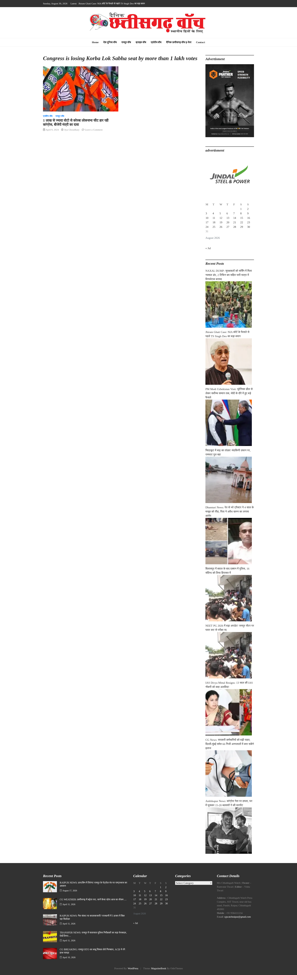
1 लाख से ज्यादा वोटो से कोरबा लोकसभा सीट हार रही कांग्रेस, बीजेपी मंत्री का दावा (75, 122)
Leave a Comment (94, 129)
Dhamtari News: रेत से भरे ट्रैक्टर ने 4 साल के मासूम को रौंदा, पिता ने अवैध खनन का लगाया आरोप (229, 511)
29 (241, 226)
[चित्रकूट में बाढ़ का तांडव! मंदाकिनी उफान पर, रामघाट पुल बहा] (229, 480)
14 (234, 217)
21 (234, 222)
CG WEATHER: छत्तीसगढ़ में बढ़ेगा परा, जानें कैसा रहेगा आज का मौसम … (93, 899)
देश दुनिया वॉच (110, 42)
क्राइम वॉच (141, 42)
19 (221, 222)
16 (248, 217)
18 (214, 222)
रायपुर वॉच (126, 42)
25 (214, 226)
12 (221, 217)
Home (95, 42)
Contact (200, 42)
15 (241, 217)
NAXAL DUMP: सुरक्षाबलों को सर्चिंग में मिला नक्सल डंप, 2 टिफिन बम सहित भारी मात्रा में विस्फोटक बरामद (228, 275)
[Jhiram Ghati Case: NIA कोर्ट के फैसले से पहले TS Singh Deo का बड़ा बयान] (229, 361)
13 (227, 217)
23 (248, 222)
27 (227, 226)
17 (207, 222)
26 (221, 226)
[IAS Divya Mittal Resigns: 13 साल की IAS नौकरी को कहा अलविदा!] (229, 712)
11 (214, 217)
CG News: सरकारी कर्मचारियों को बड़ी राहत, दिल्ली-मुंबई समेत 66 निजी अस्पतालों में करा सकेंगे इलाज (229, 744)
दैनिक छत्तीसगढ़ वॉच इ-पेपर (178, 42)
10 (207, 217)
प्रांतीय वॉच (156, 42)
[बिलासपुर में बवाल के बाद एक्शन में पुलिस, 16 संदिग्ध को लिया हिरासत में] (229, 598)
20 (227, 222)
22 (241, 222)
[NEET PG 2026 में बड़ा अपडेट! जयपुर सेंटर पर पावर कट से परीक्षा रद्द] (229, 655)
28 (234, 226)
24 (207, 226)
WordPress (133, 968)
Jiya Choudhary (72, 129)
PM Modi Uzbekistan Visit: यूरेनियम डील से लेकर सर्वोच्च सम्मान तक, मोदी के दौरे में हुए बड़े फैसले (120, 3)
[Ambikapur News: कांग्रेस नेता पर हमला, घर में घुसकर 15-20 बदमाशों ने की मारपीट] (229, 830)
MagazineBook (158, 968)
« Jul (208, 248)
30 (248, 226)
